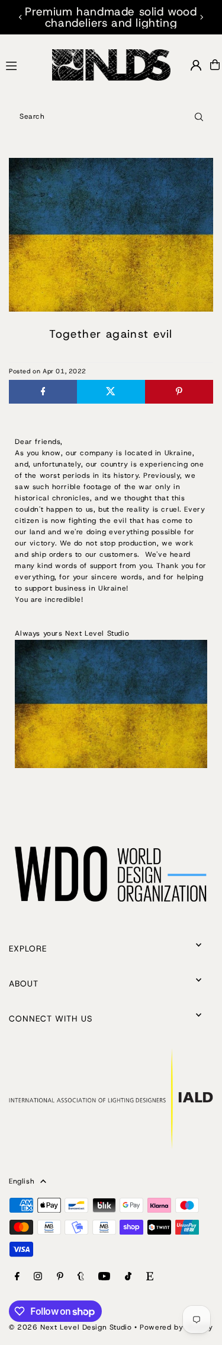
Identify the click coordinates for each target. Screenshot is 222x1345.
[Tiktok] (128, 1277)
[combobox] (111, 116)
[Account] (196, 65)
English (21, 1181)
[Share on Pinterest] (179, 392)
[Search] (199, 116)
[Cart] (215, 64)
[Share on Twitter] (111, 392)
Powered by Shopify (176, 1327)
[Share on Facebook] (43, 392)
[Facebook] (17, 1277)
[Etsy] (149, 1277)
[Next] (201, 17)
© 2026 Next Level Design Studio (70, 1327)
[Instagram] (38, 1277)
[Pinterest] (60, 1277)
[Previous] (21, 17)
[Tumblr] (81, 1277)
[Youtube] (104, 1277)
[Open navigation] (23, 64)
